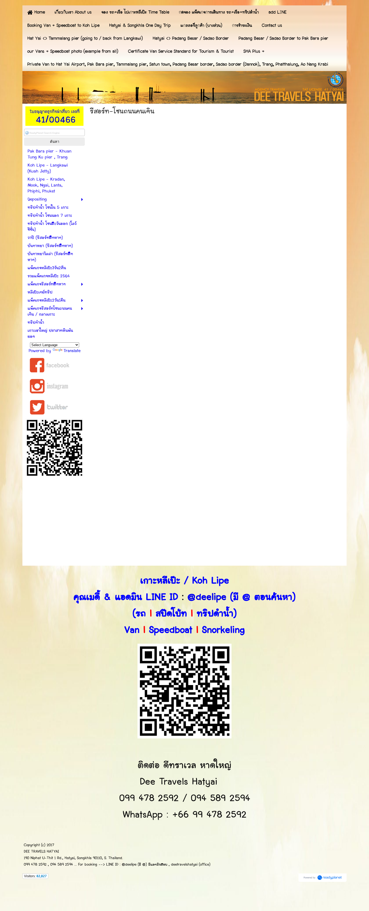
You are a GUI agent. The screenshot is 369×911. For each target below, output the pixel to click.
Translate (71, 351)
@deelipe (206, 597)
